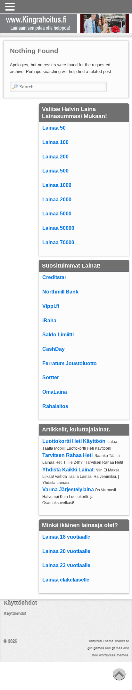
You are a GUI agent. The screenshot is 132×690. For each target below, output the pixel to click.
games (117, 648)
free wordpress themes (110, 655)
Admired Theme (101, 641)
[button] (11, 7)
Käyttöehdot (15, 614)
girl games (95, 648)
